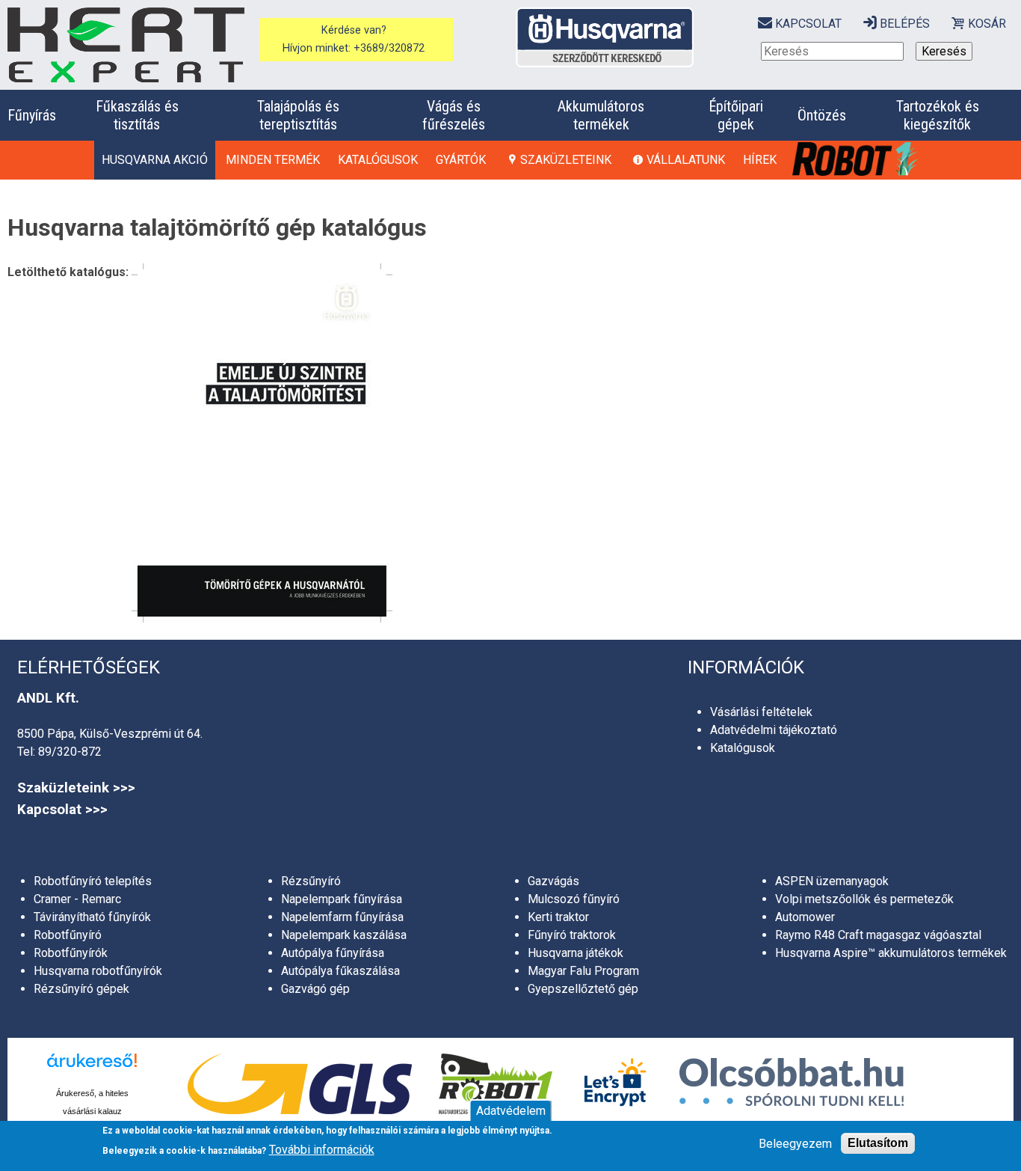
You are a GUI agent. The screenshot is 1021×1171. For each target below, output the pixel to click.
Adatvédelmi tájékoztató (773, 730)
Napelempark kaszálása (344, 935)
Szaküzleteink (565, 160)
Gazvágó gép (315, 989)
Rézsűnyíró (311, 881)
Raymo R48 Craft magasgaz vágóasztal (878, 935)
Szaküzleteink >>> (76, 788)
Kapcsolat (808, 23)
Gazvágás (553, 881)
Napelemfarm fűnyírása (342, 917)
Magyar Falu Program (583, 971)
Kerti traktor (558, 917)
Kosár (987, 23)
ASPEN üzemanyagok (832, 881)
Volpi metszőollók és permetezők (864, 899)
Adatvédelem (511, 1111)
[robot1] (857, 159)
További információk (321, 1150)
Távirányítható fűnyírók (92, 917)
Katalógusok (378, 160)
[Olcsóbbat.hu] (791, 1084)
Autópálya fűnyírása (332, 953)
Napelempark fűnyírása (341, 899)
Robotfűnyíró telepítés (93, 881)
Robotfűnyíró (68, 935)
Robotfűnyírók (71, 953)
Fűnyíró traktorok (572, 935)
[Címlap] (125, 45)
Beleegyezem (795, 1144)
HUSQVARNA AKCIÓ (155, 160)
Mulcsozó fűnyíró (574, 899)
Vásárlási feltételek (761, 712)
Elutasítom (878, 1143)
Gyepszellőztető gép (583, 989)
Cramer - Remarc (77, 899)
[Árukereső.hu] (92, 1068)
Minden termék (273, 160)
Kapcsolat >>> (62, 809)
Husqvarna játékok (575, 953)
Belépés (905, 23)
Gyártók (461, 160)
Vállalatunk (685, 160)
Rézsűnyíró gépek (81, 989)
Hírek (760, 160)
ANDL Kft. (48, 698)
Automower (805, 917)
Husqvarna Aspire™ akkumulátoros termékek (891, 953)
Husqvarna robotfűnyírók (98, 971)
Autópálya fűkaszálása (340, 971)
